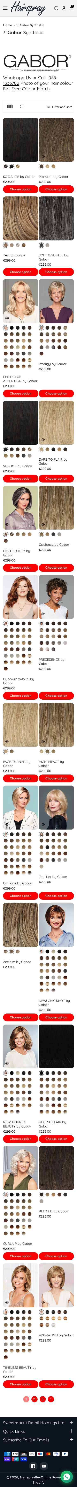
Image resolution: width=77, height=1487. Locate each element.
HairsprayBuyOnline (35, 1477)
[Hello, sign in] (63, 8)
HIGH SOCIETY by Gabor (16, 553)
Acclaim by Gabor (17, 962)
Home (7, 25)
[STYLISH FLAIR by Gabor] (56, 1046)
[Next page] (51, 1399)
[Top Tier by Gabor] (56, 807)
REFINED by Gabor (53, 1211)
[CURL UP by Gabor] (20, 1168)
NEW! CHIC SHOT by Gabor (54, 1003)
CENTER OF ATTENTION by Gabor (20, 379)
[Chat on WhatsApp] (67, 1477)
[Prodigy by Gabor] (56, 301)
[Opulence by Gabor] (56, 508)
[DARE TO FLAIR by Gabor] (56, 422)
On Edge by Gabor (17, 883)
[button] (6, 8)
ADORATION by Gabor (56, 1335)
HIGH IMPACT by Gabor (51, 764)
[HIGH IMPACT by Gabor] (56, 725)
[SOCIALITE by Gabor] (20, 140)
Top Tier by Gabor (53, 877)
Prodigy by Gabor (53, 364)
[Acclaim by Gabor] (20, 925)
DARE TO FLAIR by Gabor (53, 461)
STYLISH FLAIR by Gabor (52, 1124)
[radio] (5, 166)
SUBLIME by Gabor (17, 466)
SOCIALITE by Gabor (19, 177)
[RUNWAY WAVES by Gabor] (20, 597)
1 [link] (26, 1399)
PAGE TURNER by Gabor (16, 764)
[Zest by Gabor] (20, 218)
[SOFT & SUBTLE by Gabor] (56, 218)
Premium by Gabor (54, 177)
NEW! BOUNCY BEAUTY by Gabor (17, 1124)
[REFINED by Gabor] (56, 1168)
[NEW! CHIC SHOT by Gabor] (56, 925)
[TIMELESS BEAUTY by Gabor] (20, 1285)
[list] (22, 106)
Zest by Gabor (14, 255)
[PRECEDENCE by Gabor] (56, 597)
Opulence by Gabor (54, 544)
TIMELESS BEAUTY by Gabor (19, 1369)
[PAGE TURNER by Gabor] (20, 725)
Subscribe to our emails (26, 1439)
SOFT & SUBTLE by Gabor (53, 257)
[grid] (10, 106)
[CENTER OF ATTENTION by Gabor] (20, 301)
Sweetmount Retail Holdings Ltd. (34, 1422)
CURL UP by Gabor (17, 1243)
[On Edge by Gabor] (20, 807)
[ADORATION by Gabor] (56, 1285)
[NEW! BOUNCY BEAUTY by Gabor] (20, 1046)
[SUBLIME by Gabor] (20, 422)
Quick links (14, 1431)
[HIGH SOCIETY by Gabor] (20, 508)
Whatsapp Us (17, 77)
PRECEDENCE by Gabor (52, 661)
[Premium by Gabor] (56, 140)
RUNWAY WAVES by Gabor (18, 681)
